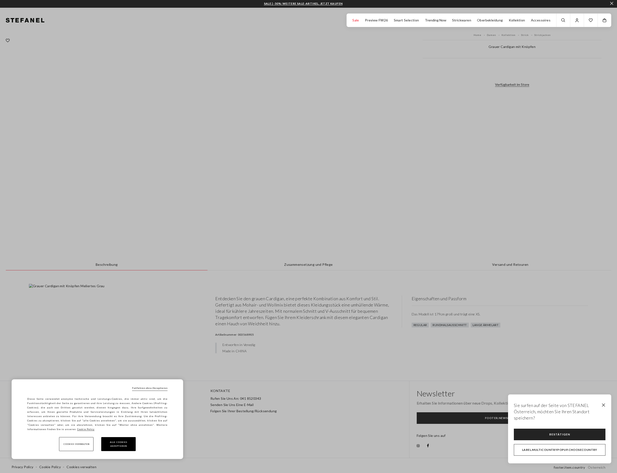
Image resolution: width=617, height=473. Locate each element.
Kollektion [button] (517, 20)
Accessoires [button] (540, 20)
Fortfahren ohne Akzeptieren (150, 387)
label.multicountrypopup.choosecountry (559, 450)
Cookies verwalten (76, 444)
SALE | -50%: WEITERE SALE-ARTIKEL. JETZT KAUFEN (303, 3)
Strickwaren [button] (461, 20)
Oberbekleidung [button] (490, 20)
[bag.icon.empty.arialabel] (604, 20)
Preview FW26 (376, 20)
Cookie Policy (85, 429)
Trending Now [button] (435, 20)
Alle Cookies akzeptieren (118, 444)
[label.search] (563, 20)
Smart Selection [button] (406, 20)
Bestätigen (559, 434)
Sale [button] (355, 20)
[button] (590, 20)
